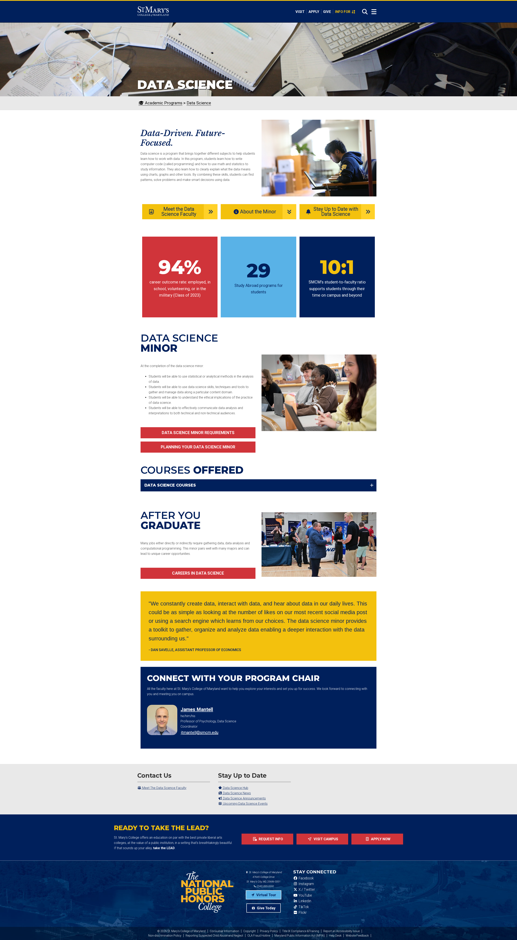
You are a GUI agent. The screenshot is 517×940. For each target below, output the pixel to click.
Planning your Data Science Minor (198, 447)
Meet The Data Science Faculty (163, 788)
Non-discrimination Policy (164, 935)
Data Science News (236, 793)
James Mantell (197, 709)
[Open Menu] (373, 11)
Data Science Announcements (244, 798)
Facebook (306, 878)
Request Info (270, 839)
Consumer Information (224, 931)
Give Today (265, 908)
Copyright (249, 931)
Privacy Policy (269, 931)
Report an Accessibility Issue (341, 931)
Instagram (306, 884)
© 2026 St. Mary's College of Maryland (181, 931)
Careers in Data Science (198, 573)
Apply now (380, 839)
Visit (300, 12)
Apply (314, 12)
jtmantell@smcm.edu (199, 732)
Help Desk (335, 935)
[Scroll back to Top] (507, 930)
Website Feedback (357, 935)
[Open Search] (363, 12)
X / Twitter (306, 890)
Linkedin (304, 901)
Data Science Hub (235, 788)
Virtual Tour (265, 895)
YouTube (305, 895)
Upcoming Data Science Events (245, 804)
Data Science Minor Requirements (198, 432)
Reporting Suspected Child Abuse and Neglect (214, 935)
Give (327, 12)
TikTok (303, 907)
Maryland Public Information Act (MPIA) (299, 935)
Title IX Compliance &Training (300, 931)
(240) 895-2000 (265, 886)
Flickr (302, 913)
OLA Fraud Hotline (258, 935)
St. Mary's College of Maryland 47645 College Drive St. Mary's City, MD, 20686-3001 (264, 877)
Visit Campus (325, 839)
